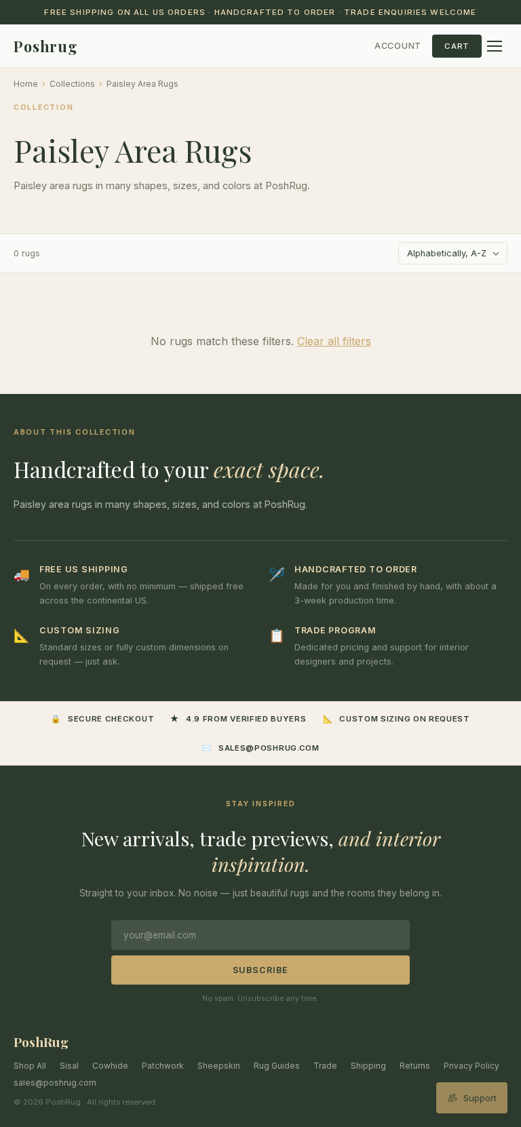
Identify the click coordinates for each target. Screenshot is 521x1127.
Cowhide (110, 1066)
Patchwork (163, 1066)
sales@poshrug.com (55, 1082)
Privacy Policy (471, 1066)
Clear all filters (334, 341)
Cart (456, 46)
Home (26, 84)
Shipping (368, 1066)
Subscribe (261, 970)
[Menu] (494, 46)
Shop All (30, 1066)
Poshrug (46, 46)
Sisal (69, 1066)
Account (397, 46)
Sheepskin (218, 1066)
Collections (72, 84)
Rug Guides (277, 1066)
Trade (325, 1066)
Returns (415, 1066)
